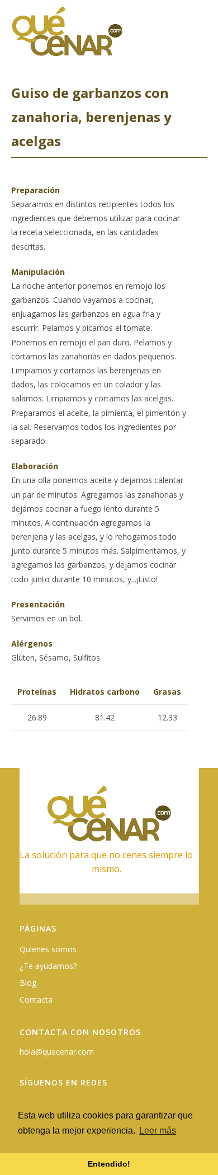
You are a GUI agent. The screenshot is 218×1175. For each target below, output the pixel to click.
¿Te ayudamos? (48, 966)
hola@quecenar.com (57, 1051)
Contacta (36, 999)
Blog (28, 982)
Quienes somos (48, 949)
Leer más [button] (157, 1130)
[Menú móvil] (200, 37)
